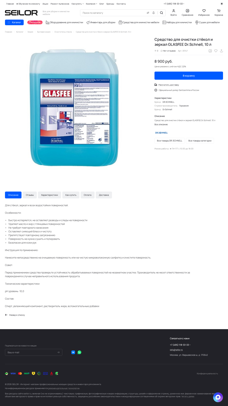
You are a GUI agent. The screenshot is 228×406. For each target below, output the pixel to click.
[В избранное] (215, 50)
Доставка (104, 194)
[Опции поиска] (147, 12)
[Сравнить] (210, 50)
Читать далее (187, 396)
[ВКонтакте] (73, 352)
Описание (13, 194)
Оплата (87, 194)
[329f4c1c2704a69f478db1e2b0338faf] (76, 108)
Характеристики (49, 194)
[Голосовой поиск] (154, 12)
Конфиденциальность (207, 373)
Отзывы (30, 194)
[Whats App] (79, 352)
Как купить (70, 194)
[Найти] (161, 12)
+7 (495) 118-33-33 (173, 3)
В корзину (189, 75)
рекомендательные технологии (63, 388)
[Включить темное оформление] (222, 3)
